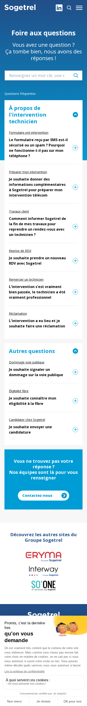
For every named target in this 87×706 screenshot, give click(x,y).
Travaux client (19, 211)
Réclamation (18, 313)
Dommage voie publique (26, 362)
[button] (79, 7)
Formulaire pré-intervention (28, 132)
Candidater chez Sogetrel (27, 420)
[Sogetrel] (19, 7)
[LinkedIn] (59, 7)
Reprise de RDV (20, 251)
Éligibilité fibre (19, 391)
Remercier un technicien (26, 279)
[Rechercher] (69, 7)
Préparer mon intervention (28, 172)
